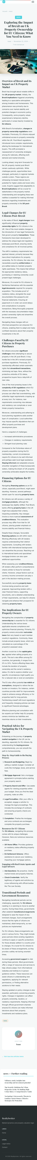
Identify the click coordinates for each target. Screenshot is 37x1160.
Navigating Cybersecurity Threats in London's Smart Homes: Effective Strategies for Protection (18, 1098)
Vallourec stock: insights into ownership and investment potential (18, 1082)
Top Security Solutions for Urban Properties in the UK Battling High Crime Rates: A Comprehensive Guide (18, 1089)
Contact (4, 1147)
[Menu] (33, 1)
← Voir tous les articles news (13, 1056)
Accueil (4, 11)
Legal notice (6, 1144)
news (10, 11)
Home (4, 1133)
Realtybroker (8, 1118)
